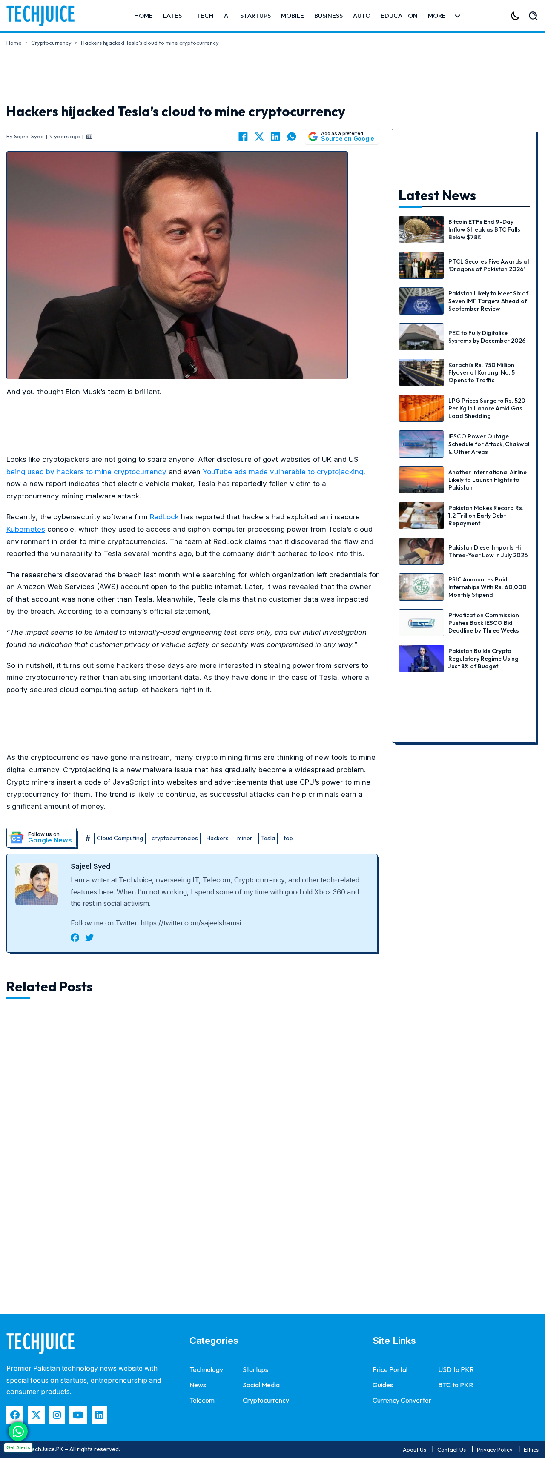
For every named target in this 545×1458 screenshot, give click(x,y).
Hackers (218, 838)
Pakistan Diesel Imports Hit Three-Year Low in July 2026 (488, 551)
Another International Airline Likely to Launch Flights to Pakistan (487, 479)
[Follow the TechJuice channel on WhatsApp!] (18, 1431)
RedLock (164, 517)
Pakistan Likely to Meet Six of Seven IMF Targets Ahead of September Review (488, 300)
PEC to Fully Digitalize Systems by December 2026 (487, 336)
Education (399, 15)
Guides (383, 1385)
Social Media (261, 1385)
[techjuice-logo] (44, 15)
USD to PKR (456, 1369)
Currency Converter (402, 1400)
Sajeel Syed (91, 866)
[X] (259, 136)
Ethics (531, 1449)
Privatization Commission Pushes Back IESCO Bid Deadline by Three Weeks (483, 622)
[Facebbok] (14, 1415)
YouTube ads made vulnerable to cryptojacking (283, 471)
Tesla (268, 838)
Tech (205, 15)
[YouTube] (78, 1415)
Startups (255, 15)
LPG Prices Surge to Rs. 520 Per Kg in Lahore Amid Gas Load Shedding (486, 408)
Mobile (292, 15)
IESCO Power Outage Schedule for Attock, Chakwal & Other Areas (488, 444)
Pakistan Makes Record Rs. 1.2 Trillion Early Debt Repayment (486, 515)
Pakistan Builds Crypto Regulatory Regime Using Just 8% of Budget (483, 658)
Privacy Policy (495, 1449)
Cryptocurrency (51, 42)
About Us (414, 1449)
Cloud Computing (120, 838)
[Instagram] (57, 1415)
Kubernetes (25, 529)
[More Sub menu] (457, 16)
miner (244, 838)
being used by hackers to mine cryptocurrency (86, 471)
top (288, 838)
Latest (174, 15)
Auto (361, 15)
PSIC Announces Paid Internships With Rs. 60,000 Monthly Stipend (487, 587)
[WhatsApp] (291, 136)
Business (328, 15)
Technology (206, 1369)
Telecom (202, 1400)
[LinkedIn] (275, 136)
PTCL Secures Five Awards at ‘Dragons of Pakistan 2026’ (488, 265)
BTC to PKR (455, 1385)
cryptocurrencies (175, 838)
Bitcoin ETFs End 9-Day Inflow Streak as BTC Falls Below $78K (484, 229)
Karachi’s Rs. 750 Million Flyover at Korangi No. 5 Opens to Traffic (481, 372)
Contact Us (451, 1449)
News (197, 1385)
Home (143, 15)
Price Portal (390, 1369)
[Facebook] (243, 136)
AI (227, 15)
